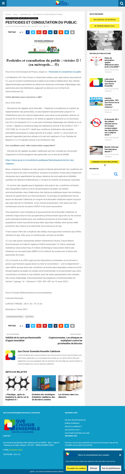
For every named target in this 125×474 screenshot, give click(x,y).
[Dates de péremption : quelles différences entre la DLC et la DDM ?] (96, 61)
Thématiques (33, 18)
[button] (120, 455)
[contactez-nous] (15, 450)
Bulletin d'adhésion (72, 423)
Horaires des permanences (75, 420)
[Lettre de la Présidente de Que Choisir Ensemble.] (96, 82)
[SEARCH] (116, 174)
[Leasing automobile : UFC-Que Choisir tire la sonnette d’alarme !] (96, 101)
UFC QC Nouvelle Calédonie (17, 26)
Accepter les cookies (76, 468)
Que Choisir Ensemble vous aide (77, 433)
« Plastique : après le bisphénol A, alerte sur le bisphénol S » (17, 397)
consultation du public (15, 316)
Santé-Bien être (23, 18)
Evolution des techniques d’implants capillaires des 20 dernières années (43, 397)
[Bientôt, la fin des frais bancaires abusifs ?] (96, 150)
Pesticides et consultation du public (65, 72)
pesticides (29, 316)
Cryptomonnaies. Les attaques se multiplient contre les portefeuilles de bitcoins (65, 340)
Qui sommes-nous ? (72, 430)
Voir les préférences (111, 468)
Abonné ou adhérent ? (73, 426)
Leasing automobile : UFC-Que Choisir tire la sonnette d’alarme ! (112, 102)
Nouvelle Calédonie (11, 18)
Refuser (93, 468)
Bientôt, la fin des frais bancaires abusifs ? (112, 149)
